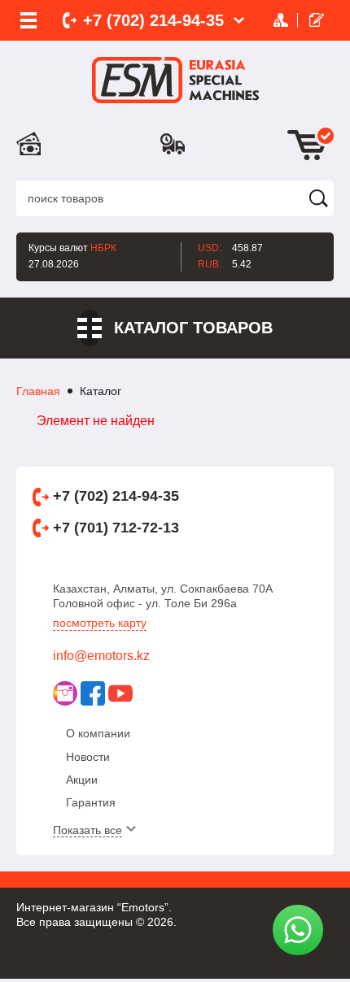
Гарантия (91, 802)
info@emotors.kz (101, 656)
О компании (98, 733)
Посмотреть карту (100, 622)
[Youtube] (120, 693)
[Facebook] (93, 693)
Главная (38, 391)
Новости (88, 756)
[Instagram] (65, 693)
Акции (82, 779)
